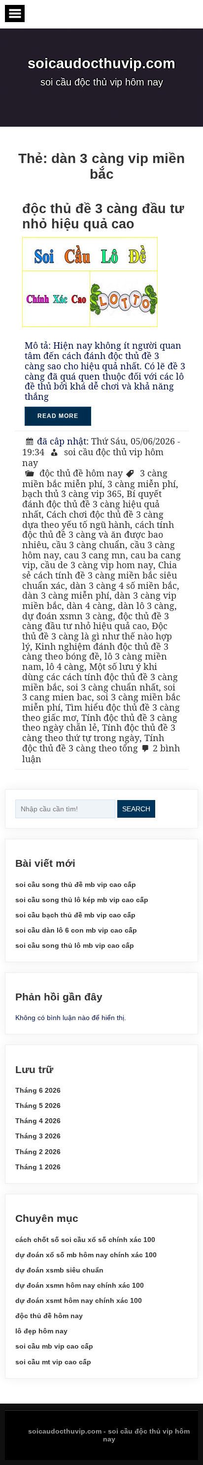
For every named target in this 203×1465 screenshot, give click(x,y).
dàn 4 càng (90, 605)
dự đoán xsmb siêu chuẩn (59, 1270)
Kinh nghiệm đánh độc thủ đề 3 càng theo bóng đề (95, 651)
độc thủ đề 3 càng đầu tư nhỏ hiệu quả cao (103, 216)
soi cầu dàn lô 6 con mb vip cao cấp (76, 930)
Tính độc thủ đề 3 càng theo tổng (93, 743)
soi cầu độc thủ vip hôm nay (93, 457)
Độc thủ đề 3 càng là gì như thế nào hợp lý (97, 636)
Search (136, 809)
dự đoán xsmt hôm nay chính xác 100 (78, 1300)
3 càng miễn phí (141, 484)
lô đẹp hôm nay (41, 1331)
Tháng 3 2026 (38, 1136)
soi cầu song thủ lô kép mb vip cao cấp (81, 900)
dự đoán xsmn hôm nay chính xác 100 (79, 1285)
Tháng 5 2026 (38, 1105)
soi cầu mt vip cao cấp (53, 1362)
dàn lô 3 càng (146, 605)
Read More (57, 416)
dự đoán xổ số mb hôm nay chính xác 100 (86, 1255)
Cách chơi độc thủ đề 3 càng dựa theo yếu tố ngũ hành (93, 519)
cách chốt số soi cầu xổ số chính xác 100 (85, 1240)
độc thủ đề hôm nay (81, 473)
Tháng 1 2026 (38, 1167)
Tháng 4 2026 (38, 1121)
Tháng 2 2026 (38, 1152)
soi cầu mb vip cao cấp (54, 1346)
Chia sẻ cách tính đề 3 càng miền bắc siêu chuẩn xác (99, 575)
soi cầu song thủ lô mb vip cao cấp (74, 945)
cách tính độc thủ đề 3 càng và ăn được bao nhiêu (98, 535)
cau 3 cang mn (95, 555)
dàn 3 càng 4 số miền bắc (123, 585)
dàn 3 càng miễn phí (65, 595)
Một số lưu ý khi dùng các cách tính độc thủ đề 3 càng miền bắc (100, 676)
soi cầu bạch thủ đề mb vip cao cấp (75, 915)
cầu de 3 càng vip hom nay (96, 565)
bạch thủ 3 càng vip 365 (72, 493)
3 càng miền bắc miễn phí (95, 478)
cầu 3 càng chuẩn (88, 545)
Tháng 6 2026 (38, 1090)
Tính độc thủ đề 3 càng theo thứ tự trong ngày (98, 732)
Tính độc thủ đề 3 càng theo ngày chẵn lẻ (99, 723)
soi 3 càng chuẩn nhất (113, 687)
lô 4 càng (65, 666)
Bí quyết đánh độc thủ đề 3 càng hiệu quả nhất (92, 504)
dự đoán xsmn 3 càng (67, 616)
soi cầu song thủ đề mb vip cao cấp (75, 884)
